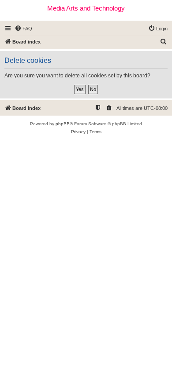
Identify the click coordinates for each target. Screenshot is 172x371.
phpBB (63, 123)
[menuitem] (23, 28)
